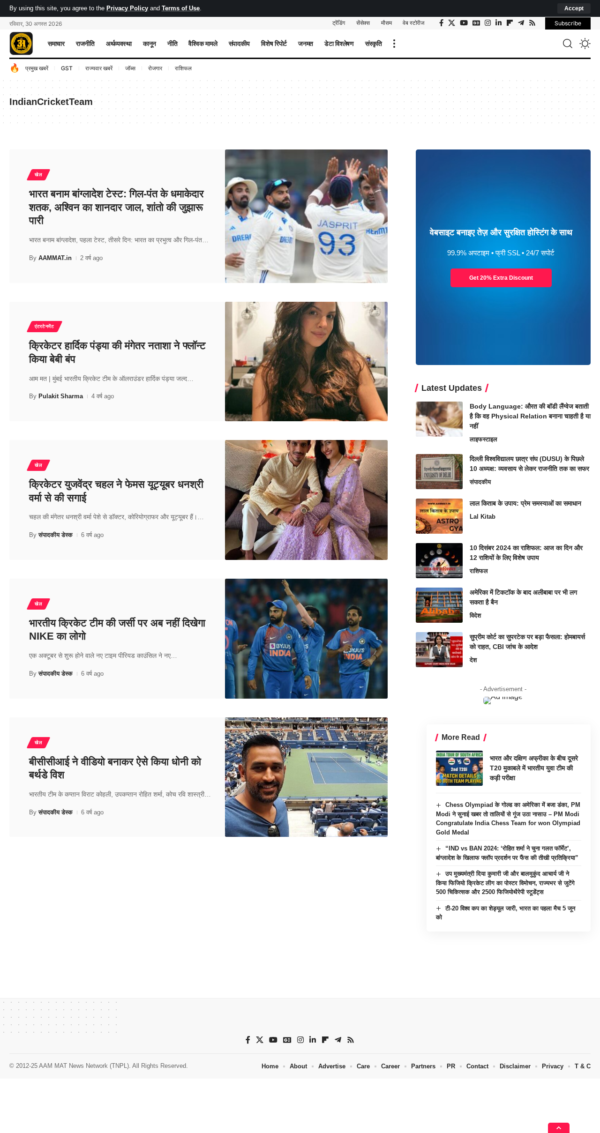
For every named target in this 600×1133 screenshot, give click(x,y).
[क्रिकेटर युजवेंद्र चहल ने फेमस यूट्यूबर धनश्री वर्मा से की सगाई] (306, 500)
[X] (452, 23)
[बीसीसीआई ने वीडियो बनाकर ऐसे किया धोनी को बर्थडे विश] (306, 777)
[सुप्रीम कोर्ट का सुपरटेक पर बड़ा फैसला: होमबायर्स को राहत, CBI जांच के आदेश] (439, 649)
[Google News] (476, 23)
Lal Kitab (482, 516)
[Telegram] (521, 23)
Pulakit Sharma (60, 396)
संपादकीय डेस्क (55, 534)
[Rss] (532, 23)
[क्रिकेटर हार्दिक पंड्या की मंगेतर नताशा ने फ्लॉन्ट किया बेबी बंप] (306, 362)
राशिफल (183, 68)
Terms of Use (181, 8)
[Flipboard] (510, 23)
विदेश (475, 615)
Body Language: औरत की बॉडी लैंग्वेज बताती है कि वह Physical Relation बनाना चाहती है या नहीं (530, 416)
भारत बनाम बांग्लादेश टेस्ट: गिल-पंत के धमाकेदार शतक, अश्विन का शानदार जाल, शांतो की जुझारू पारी (116, 207)
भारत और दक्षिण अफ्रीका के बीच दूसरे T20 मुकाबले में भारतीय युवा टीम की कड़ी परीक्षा (534, 768)
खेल (38, 174)
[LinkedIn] (498, 23)
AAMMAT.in (55, 257)
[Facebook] (441, 23)
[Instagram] (487, 23)
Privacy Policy (127, 8)
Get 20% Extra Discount (501, 278)
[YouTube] (464, 23)
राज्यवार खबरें (98, 68)
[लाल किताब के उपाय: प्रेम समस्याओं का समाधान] (439, 516)
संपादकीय (480, 481)
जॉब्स (130, 68)
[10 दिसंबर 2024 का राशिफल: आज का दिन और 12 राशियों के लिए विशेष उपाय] (439, 560)
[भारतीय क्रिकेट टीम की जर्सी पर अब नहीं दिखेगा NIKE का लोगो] (306, 639)
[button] (574, 8)
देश (473, 659)
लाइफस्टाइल (483, 439)
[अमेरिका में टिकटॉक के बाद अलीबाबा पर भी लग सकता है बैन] (439, 605)
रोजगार (155, 68)
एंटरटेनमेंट (44, 326)
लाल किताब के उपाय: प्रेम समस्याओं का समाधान (525, 503)
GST (67, 68)
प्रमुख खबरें (36, 68)
